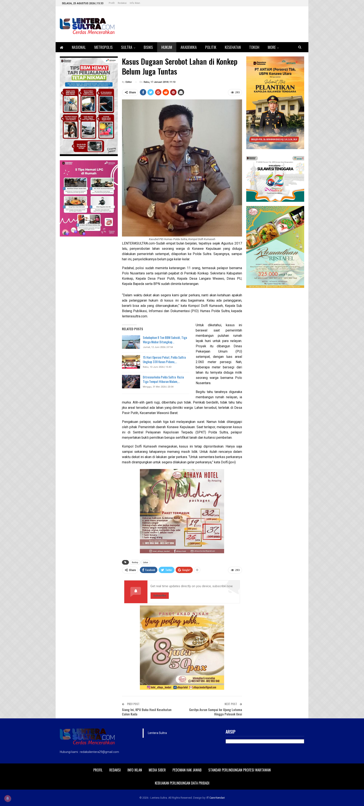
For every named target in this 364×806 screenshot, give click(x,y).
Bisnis (148, 47)
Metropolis (103, 47)
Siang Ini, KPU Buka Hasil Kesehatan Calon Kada (146, 711)
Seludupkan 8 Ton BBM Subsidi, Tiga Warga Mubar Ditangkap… (165, 339)
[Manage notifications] (7, 798)
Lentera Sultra (157, 733)
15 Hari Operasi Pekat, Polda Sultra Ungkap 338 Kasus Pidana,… (164, 359)
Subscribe (159, 595)
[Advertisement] (275, 355)
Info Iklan (135, 3)
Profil (112, 3)
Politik (210, 47)
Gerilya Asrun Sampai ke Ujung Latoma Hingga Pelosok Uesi (215, 711)
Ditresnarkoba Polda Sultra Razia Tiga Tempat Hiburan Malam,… (163, 379)
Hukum (166, 47)
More (272, 47)
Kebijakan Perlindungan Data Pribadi (182, 783)
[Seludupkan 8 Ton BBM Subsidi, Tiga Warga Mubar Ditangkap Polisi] (131, 342)
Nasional (79, 47)
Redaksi (122, 3)
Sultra (126, 47)
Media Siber (157, 770)
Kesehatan (233, 47)
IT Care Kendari (216, 797)
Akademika (189, 47)
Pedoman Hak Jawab (187, 770)
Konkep (135, 562)
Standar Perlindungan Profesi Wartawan (239, 770)
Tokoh (254, 47)
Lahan (145, 562)
